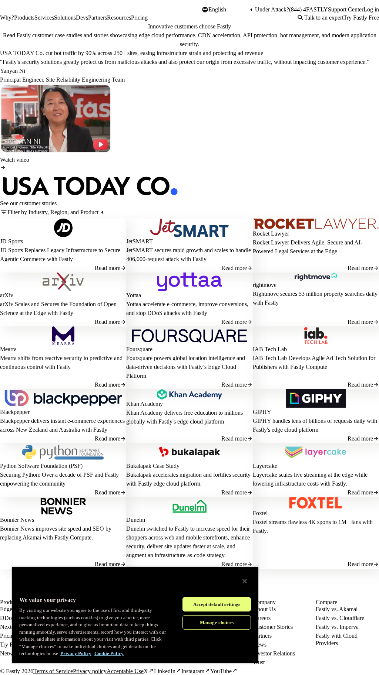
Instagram (192, 671)
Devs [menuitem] (82, 17)
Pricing (8, 636)
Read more (107, 268)
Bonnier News (17, 520)
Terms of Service (53, 671)
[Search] (300, 17)
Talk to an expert (323, 17)
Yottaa (133, 295)
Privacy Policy (75, 653)
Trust (259, 662)
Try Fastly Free (361, 17)
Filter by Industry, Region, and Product (52, 212)
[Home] (19, 12)
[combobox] (228, 9)
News (259, 644)
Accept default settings (217, 604)
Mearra (8, 349)
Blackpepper (15, 412)
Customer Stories (273, 627)
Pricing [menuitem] (139, 17)
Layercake (265, 466)
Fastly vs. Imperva (337, 627)
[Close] (245, 581)
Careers (262, 618)
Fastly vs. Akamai (337, 609)
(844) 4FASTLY (308, 9)
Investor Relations (274, 653)
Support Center (345, 9)
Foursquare (139, 349)
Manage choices (217, 622)
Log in (371, 9)
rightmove (264, 285)
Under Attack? (272, 9)
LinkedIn (164, 671)
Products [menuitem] (24, 17)
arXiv (6, 295)
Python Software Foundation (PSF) (41, 466)
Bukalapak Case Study (153, 466)
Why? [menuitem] (7, 17)
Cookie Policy (109, 653)
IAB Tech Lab (270, 349)
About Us (264, 609)
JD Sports (11, 241)
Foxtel (260, 513)
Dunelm (135, 520)
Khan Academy (144, 404)
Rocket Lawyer (271, 233)
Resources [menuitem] (119, 17)
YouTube (221, 671)
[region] (135, 614)
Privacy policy (90, 671)
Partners (262, 636)
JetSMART (139, 241)
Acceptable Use (125, 671)
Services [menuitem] (44, 17)
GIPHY (262, 412)
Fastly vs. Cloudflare (340, 618)
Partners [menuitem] (97, 17)
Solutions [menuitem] (65, 17)
